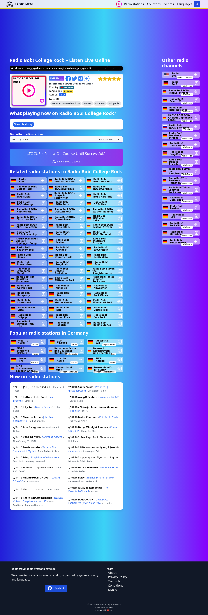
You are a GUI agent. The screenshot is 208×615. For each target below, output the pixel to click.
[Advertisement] (104, 30)
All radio (19, 68)
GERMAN (68, 91)
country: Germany (54, 68)
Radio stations (134, 4)
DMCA (112, 590)
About (112, 573)
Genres (169, 4)
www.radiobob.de (71, 103)
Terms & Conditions (115, 583)
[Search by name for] (66, 139)
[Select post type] (108, 139)
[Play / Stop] (119, 4)
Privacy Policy (117, 577)
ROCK (62, 95)
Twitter (87, 103)
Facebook (100, 103)
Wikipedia (114, 103)
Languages (184, 4)
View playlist (22, 124)
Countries (154, 4)
